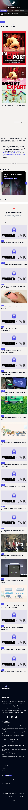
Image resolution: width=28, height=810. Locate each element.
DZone (14, 800)
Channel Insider (20, 796)
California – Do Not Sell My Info (8, 773)
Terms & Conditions (6, 765)
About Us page (19, 712)
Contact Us (4, 770)
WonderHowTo (3, 10)
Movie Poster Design (14, 7)
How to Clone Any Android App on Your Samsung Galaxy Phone (14, 732)
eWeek (5, 796)
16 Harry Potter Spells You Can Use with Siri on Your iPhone (13, 736)
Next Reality (16, 10)
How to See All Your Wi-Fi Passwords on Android (12, 725)
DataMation (11, 796)
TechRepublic (21, 793)
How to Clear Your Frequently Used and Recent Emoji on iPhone (14, 750)
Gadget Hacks (10, 10)
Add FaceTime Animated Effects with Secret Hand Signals (12, 742)
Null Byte (22, 10)
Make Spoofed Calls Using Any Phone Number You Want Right (14, 753)
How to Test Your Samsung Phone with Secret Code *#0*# (13, 746)
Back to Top (5, 783)
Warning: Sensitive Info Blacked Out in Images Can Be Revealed (13, 757)
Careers (6, 775)
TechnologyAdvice (12, 793)
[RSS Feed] (20, 717)
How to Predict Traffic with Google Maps (10, 739)
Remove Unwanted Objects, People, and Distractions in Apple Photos (14, 728)
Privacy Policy (4, 768)
